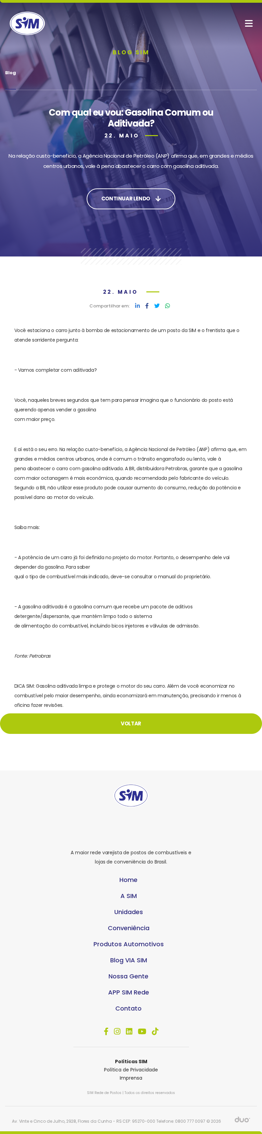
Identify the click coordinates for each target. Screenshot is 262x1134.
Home (128, 879)
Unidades (128, 912)
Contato (128, 1008)
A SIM (128, 896)
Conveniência (128, 928)
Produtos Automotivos (128, 944)
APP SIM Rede (128, 992)
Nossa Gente (128, 976)
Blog (10, 72)
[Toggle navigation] (249, 23)
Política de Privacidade (131, 1069)
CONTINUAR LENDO (125, 198)
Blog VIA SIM (128, 960)
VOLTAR (131, 723)
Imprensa (131, 1077)
